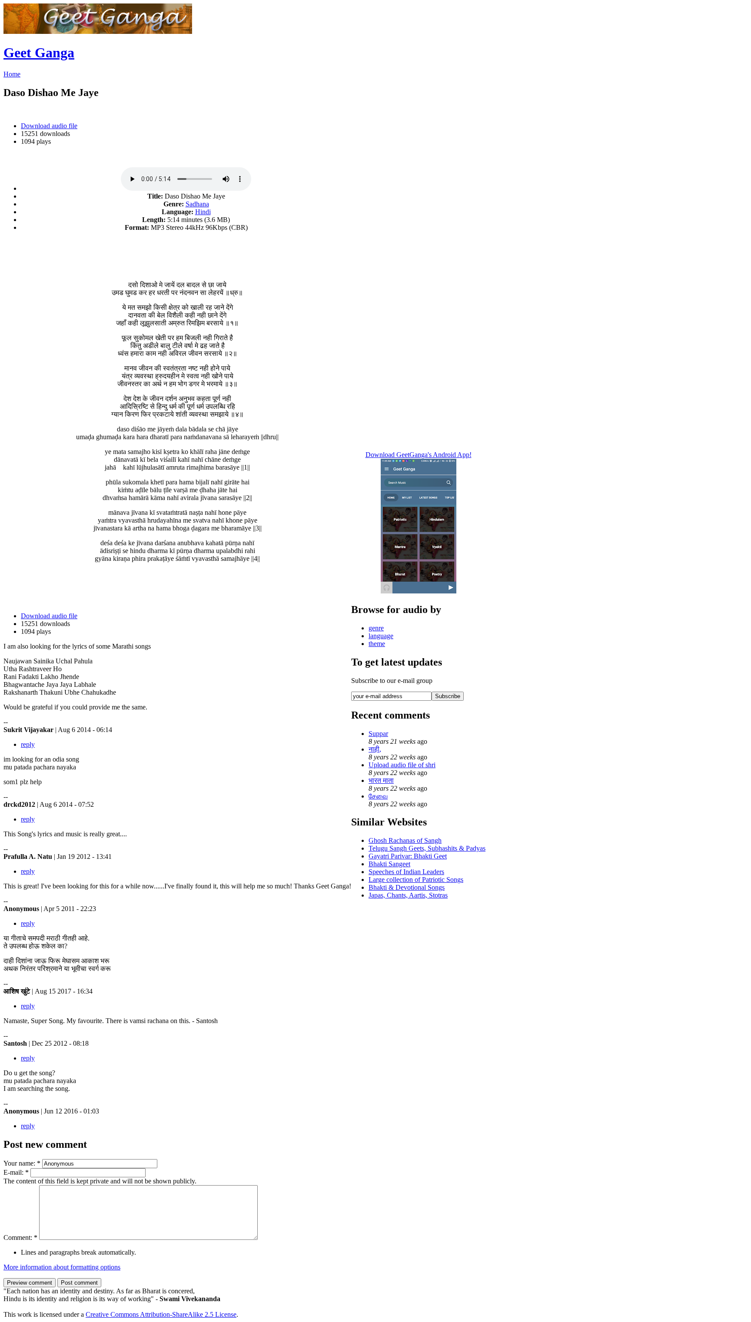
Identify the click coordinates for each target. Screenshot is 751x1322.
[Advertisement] (177, 252)
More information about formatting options (61, 1267)
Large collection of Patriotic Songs (416, 879)
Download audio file (49, 125)
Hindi (203, 211)
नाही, (375, 749)
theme (377, 643)
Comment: (20, 1237)
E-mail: (16, 1172)
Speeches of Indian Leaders (406, 871)
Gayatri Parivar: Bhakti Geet (408, 856)
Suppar (378, 733)
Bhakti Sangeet (389, 864)
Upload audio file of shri (402, 765)
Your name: (21, 1163)
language (381, 635)
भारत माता (381, 780)
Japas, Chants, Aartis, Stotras (408, 895)
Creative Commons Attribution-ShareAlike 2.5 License (161, 1314)
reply (28, 744)
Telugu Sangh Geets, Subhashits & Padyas (427, 848)
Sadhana (197, 204)
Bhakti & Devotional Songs (407, 887)
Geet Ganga (38, 52)
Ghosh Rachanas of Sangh (405, 840)
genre (376, 628)
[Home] (97, 31)
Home (11, 74)
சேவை (378, 796)
